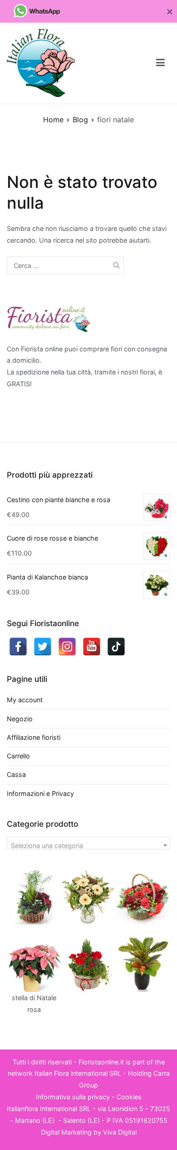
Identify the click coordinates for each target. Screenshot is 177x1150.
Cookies (129, 1097)
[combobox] (88, 843)
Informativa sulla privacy (73, 1097)
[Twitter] (43, 646)
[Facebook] (18, 646)
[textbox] (88, 845)
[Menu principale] (160, 63)
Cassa (16, 774)
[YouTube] (92, 646)
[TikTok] (116, 646)
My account (25, 700)
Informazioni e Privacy (40, 793)
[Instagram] (67, 646)
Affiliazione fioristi (33, 737)
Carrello (18, 756)
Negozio (20, 719)
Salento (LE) (81, 1120)
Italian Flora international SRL (77, 1073)
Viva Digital (120, 1132)
